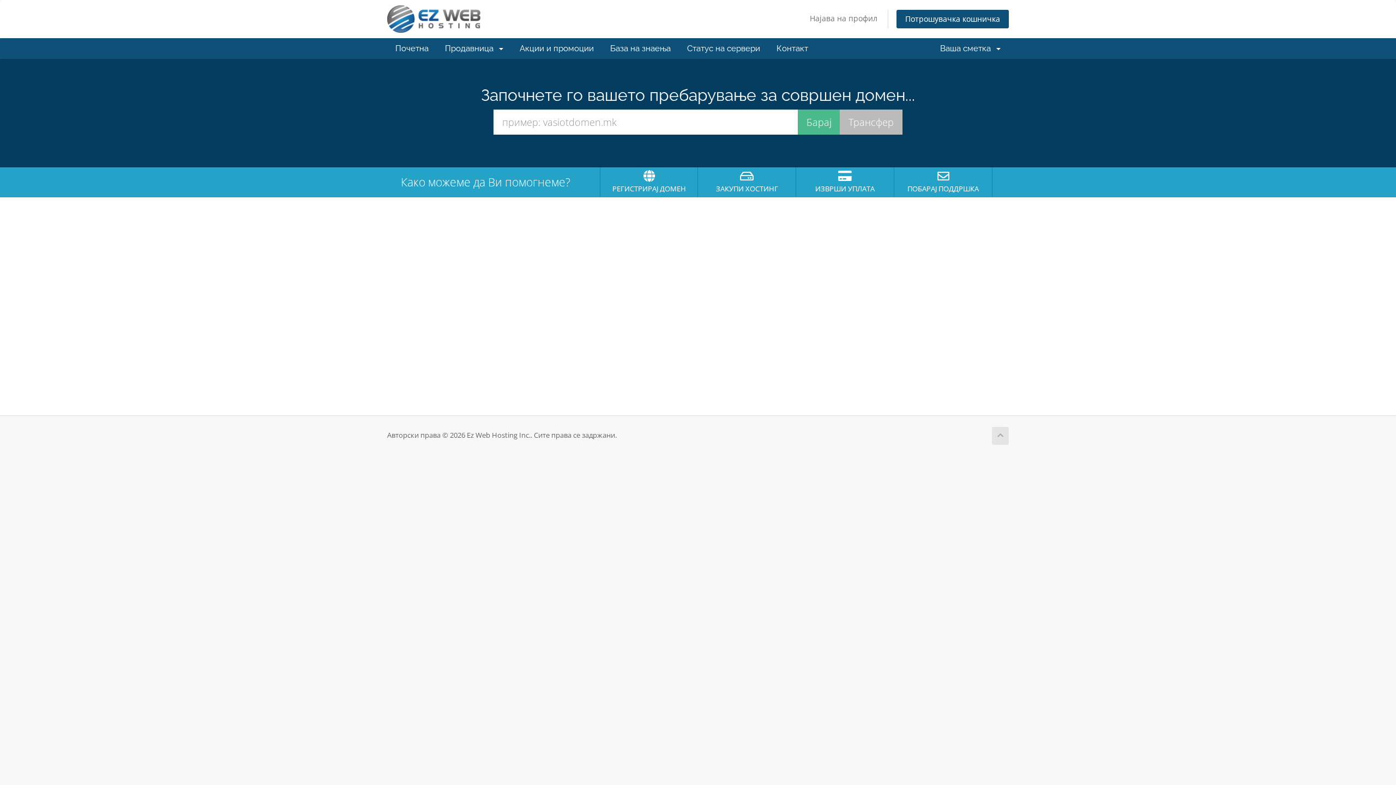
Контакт (792, 48)
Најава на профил (843, 18)
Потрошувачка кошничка (952, 19)
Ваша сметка (967, 48)
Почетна (412, 48)
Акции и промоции (557, 48)
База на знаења (640, 48)
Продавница (471, 48)
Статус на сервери (723, 48)
